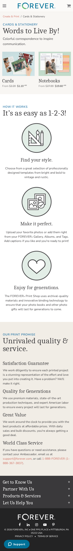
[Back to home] (36, 6)
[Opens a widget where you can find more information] (17, 544)
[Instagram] (36, 524)
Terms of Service (48, 536)
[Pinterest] (53, 524)
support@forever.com (17, 459)
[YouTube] (45, 524)
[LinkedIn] (28, 524)
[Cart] (69, 6)
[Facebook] (19, 524)
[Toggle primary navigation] (4, 6)
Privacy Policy (24, 536)
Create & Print (11, 16)
